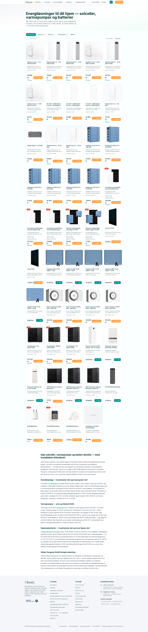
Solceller (51, 34)
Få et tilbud (53, 585)
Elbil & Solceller (54, 610)
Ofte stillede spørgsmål (81, 607)
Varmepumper (63, 34)
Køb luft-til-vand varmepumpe (59, 599)
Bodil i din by (79, 601)
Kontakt (77, 593)
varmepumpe (60, 507)
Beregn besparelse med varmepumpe (61, 596)
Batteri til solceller (105, 604)
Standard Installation (85, 626)
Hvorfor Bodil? (79, 585)
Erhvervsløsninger (80, 596)
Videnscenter (79, 599)
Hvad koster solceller (106, 601)
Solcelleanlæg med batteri (57, 607)
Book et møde (79, 610)
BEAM (73, 34)
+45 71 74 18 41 (108, 585)
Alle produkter (31, 34)
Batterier (41, 34)
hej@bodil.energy (109, 592)
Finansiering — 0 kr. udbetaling (59, 613)
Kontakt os (119, 2)
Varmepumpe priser (115, 604)
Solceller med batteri (117, 601)
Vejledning (78, 604)
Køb (60, 282)
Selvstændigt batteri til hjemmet (59, 604)
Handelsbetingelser (73, 626)
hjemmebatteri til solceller (51, 532)
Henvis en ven (79, 590)
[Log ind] (111, 2)
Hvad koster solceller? (56, 590)
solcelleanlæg (52, 483)
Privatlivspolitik (63, 626)
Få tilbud (39, 77)
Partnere (77, 588)
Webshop (53, 618)
